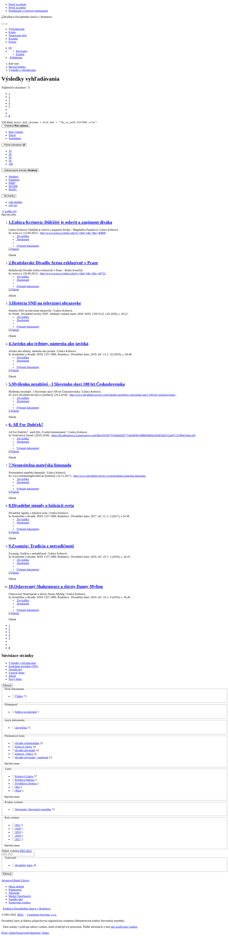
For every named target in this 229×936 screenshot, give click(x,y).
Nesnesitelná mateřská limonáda (40, 465)
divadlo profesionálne (27, 743)
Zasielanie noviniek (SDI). (23, 666)
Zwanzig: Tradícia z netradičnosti (41, 546)
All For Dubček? (26, 424)
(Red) (18, 790)
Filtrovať (7, 685)
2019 (18, 832)
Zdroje (12, 675)
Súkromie (14, 892)
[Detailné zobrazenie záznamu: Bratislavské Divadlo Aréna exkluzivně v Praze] (14, 289)
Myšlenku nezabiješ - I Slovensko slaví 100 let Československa (67, 384)
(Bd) (17, 787)
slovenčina (21, 727)
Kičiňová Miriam (24, 779)
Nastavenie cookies (19, 902)
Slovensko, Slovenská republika (33, 809)
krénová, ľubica (24, 753)
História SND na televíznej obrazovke (45, 303)
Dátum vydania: (16, 850)
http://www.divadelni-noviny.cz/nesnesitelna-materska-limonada (109, 475)
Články (19, 696)
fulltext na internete (26, 711)
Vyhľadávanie (17, 29)
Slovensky (22, 51)
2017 (18, 839)
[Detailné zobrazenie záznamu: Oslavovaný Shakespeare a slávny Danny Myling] (14, 613)
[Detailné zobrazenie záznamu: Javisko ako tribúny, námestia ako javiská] (14, 370)
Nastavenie (22, 932)
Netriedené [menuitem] (15, 138)
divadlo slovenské (25, 750)
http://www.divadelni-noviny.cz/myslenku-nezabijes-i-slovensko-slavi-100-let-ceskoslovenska (122, 394)
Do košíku (9, 196)
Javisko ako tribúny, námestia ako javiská (48, 343)
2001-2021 (26, 850)
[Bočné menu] (2, 23)
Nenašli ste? (15, 669)
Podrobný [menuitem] (14, 179)
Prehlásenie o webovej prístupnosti (28, 10)
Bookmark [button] (22, 239)
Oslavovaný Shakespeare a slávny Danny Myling (56, 586)
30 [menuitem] (10, 157)
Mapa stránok (16, 886)
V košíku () (8, 211)
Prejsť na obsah (17, 4)
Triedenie (15, 125)
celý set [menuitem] (13, 205)
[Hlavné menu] (6, 23)
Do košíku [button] (22, 236)
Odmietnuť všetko (38, 932)
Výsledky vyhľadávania (22, 663)
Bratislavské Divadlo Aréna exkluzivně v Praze (53, 262)
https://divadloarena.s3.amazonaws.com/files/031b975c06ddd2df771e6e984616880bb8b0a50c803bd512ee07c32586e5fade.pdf (123, 435)
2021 (18, 825)
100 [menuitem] (11, 163)
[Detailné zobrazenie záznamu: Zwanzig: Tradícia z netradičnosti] (14, 572)
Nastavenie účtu (18, 35)
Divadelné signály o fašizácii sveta (41, 505)
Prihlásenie (15, 57)
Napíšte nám (16, 899)
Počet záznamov (14, 144)
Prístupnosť (15, 889)
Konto (12, 32)
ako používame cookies (124, 926)
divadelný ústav (24, 865)
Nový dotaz (15, 679)
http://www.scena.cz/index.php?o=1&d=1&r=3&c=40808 (73, 232)
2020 (18, 828)
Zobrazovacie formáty (20, 170)
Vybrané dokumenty (27, 245)
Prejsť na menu (17, 7)
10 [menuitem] (10, 151)
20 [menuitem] (10, 154)
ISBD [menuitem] (12, 183)
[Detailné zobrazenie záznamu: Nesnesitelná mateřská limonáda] (14, 491)
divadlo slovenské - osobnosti (31, 757)
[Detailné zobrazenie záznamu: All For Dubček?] (14, 451)
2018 (18, 835)
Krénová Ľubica (24, 776)
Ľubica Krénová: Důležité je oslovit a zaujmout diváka (60, 222)
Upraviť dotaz (17, 672)
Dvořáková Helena (25, 783)
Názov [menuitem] (12, 135)
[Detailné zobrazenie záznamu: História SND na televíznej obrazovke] (14, 329)
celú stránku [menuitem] (15, 202)
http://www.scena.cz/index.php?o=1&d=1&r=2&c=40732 (73, 273)
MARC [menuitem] (13, 189)
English (20, 54)
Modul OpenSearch (20, 896)
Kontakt (13, 38)
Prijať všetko (8, 932)
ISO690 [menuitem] (13, 186)
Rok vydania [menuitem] (16, 131)
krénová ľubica (23, 746)
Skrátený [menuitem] (14, 176)
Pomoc (12, 41)
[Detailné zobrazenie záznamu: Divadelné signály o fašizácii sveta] (14, 532)
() (10, 47)
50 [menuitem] (10, 160)
